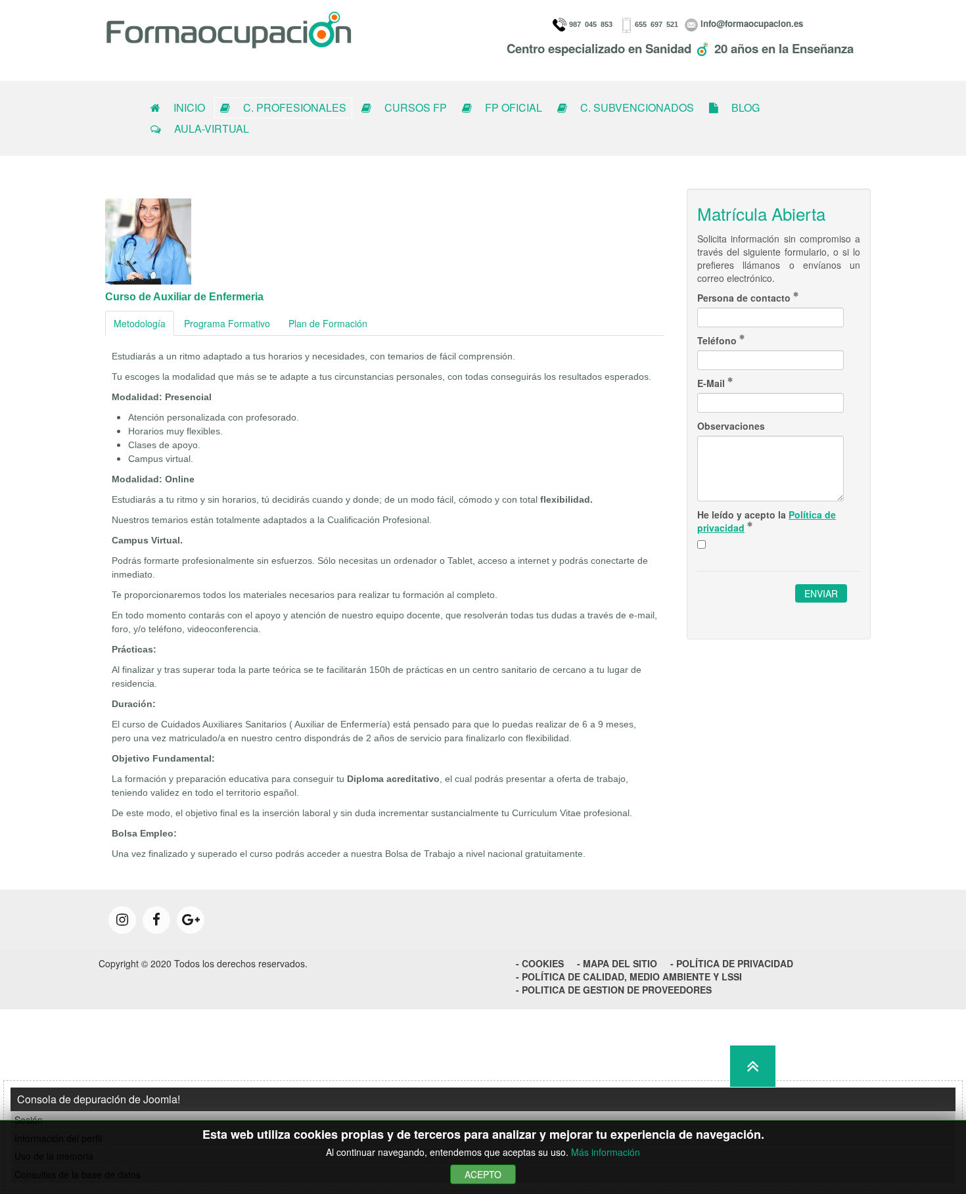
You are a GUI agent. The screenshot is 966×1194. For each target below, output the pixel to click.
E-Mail (712, 383)
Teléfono (718, 340)
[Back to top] (394, 1054)
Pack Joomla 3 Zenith (229, 30)
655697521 (656, 24)
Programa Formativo (227, 323)
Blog (745, 107)
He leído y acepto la (766, 521)
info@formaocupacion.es (752, 23)
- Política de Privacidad (731, 963)
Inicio (189, 107)
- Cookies (540, 963)
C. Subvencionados (637, 107)
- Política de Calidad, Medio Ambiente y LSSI (629, 976)
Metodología (140, 323)
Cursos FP (415, 107)
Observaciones (731, 425)
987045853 (590, 24)
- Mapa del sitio (617, 963)
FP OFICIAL (513, 107)
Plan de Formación (327, 323)
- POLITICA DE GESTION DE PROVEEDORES (614, 989)
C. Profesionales (294, 107)
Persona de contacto (745, 297)
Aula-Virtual (211, 128)
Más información (605, 1152)
